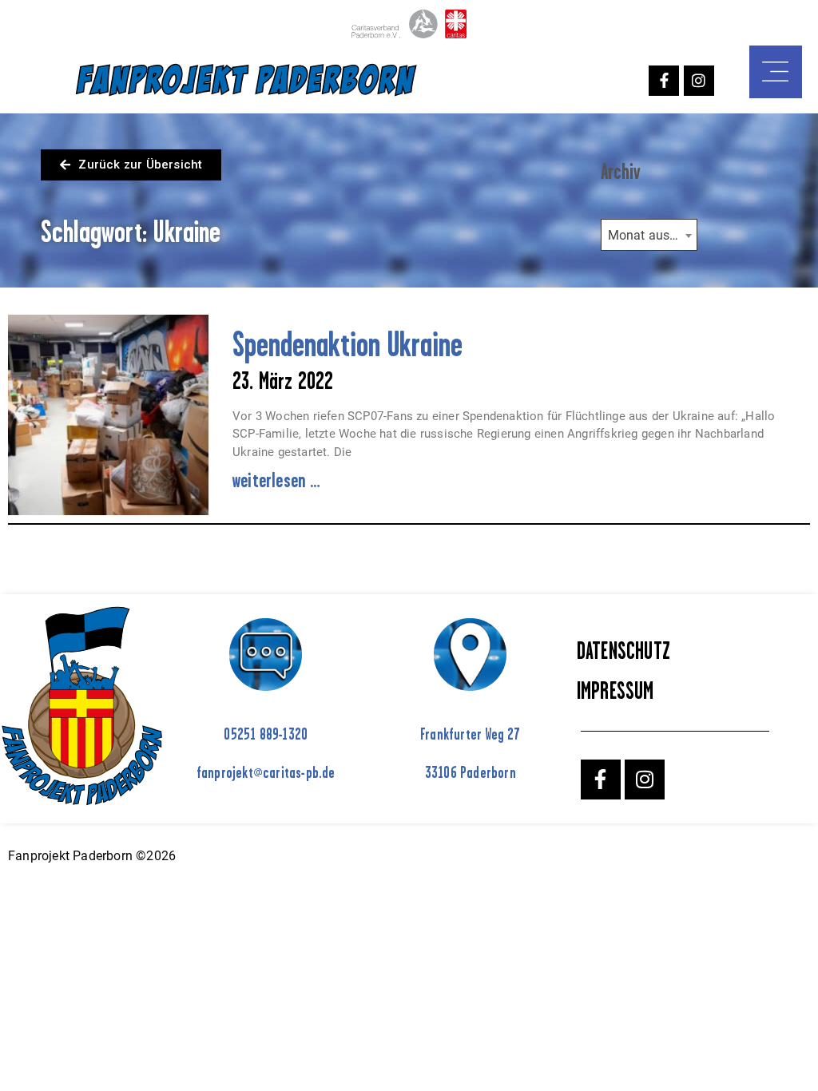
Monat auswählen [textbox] (652, 235)
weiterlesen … (276, 480)
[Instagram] (699, 80)
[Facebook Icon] (664, 80)
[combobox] (649, 235)
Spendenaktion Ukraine (347, 343)
